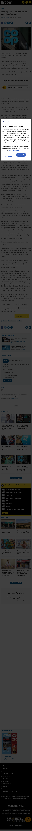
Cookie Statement (14, 150)
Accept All (21, 155)
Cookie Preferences (8, 155)
